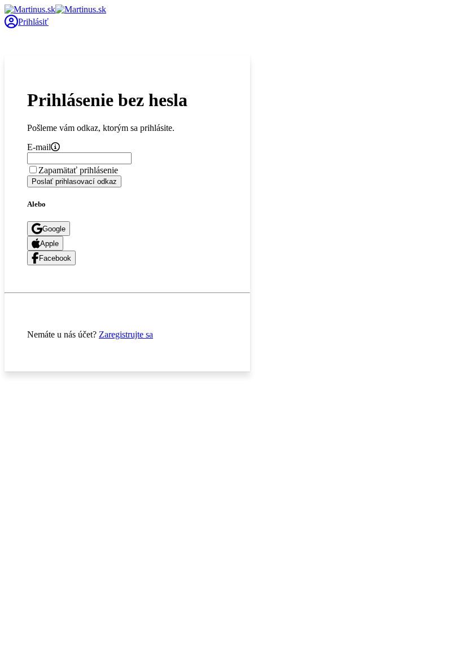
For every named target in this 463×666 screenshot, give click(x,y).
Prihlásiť (33, 22)
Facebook (55, 258)
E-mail (39, 147)
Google (53, 229)
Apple (49, 243)
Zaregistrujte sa (126, 334)
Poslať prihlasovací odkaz (74, 181)
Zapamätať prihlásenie (78, 170)
